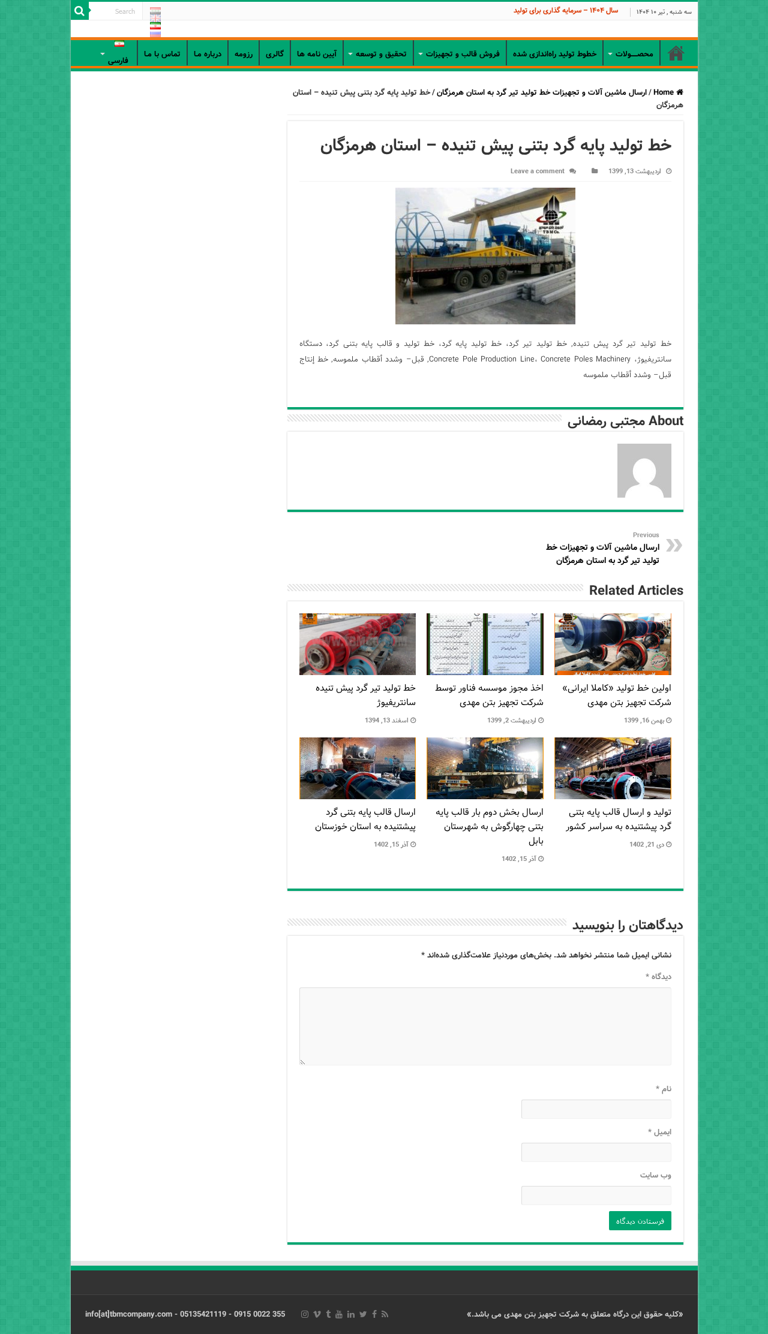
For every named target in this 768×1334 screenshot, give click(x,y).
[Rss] (384, 1314)
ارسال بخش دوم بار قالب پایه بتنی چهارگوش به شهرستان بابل (490, 826)
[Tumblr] (328, 1314)
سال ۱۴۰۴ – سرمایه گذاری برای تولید (566, 10)
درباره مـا (207, 54)
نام (663, 1089)
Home (664, 92)
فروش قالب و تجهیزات (463, 54)
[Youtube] (339, 1314)
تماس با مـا (162, 54)
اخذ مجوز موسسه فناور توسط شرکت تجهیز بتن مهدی (489, 695)
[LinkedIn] (351, 1314)
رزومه (244, 54)
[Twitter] (363, 1314)
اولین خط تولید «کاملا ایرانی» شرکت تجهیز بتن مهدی (616, 695)
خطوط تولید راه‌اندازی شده (554, 54)
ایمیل (659, 1132)
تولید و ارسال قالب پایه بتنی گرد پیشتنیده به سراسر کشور (618, 819)
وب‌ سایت (655, 1175)
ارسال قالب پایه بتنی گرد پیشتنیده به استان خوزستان (365, 819)
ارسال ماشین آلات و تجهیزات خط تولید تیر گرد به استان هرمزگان (542, 92)
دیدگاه (658, 977)
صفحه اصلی (676, 52)
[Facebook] (374, 1314)
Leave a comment (538, 171)
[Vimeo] (317, 1314)
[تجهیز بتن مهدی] (384, 30)
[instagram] (305, 1314)
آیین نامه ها (317, 54)
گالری (275, 54)
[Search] (80, 11)
